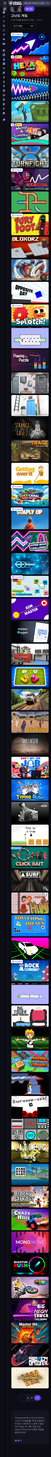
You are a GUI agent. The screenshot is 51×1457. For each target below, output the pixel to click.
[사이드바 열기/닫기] (5, 3)
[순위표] (4, 43)
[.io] (4, 50)
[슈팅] (4, 68)
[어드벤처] (4, 90)
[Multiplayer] (4, 39)
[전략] (4, 99)
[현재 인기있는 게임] (4, 25)
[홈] (4, 12)
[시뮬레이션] (4, 77)
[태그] (4, 119)
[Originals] (4, 34)
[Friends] (4, 9)
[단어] (4, 55)
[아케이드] (4, 81)
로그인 (29, 9)
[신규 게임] (4, 21)
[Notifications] (19, 9)
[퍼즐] (4, 113)
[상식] (4, 64)
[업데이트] (4, 30)
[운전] (4, 95)
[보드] (4, 59)
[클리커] (4, 108)
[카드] (4, 104)
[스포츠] (4, 72)
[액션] (4, 86)
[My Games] (12, 9)
